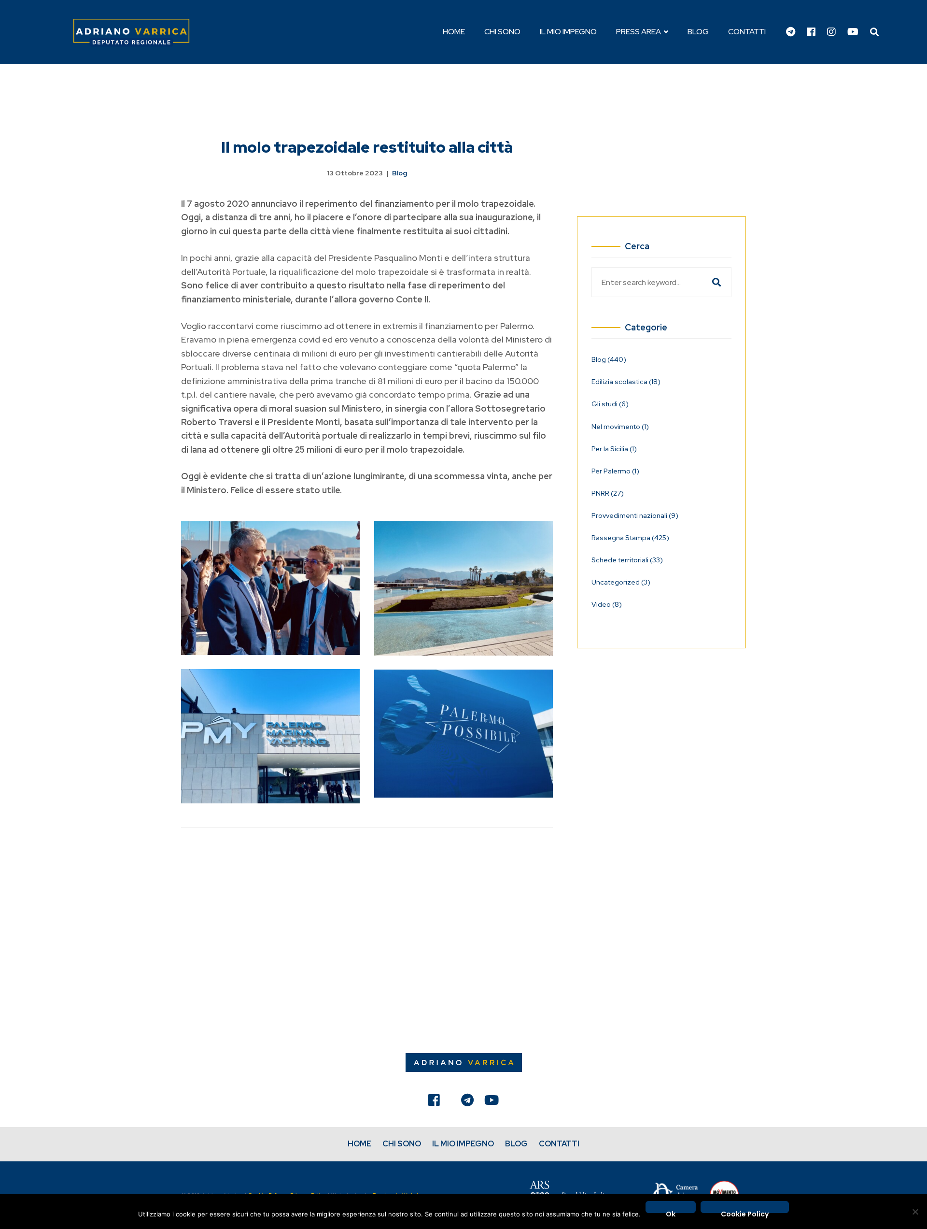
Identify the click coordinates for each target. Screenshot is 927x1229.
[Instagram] (831, 32)
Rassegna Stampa (630, 537)
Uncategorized (620, 582)
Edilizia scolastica (625, 381)
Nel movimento (620, 426)
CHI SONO (401, 1144)
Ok (670, 1211)
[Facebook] (811, 32)
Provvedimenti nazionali (634, 515)
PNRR (607, 493)
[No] (915, 1211)
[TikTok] (450, 1102)
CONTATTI (559, 1144)
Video (606, 604)
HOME (359, 1144)
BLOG (516, 1144)
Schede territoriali (627, 560)
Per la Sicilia (614, 448)
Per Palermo (615, 471)
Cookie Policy (745, 1211)
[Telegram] (790, 32)
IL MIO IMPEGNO (463, 1144)
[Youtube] (853, 32)
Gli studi (610, 404)
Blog (399, 173)
